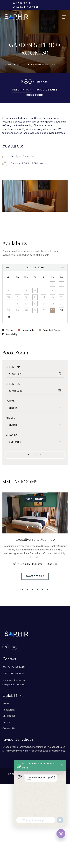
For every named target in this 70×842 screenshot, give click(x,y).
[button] (18, 195)
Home (8, 64)
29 (52, 310)
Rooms (21, 64)
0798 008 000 (24, 3)
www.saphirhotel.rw (13, 680)
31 (9, 316)
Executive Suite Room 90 (35, 539)
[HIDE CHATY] (60, 833)
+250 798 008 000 (13, 673)
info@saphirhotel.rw (13, 684)
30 (61, 310)
